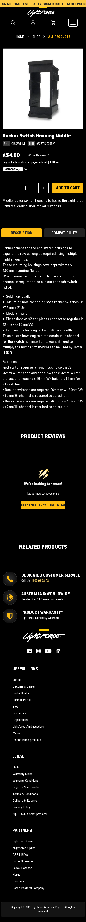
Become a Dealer (24, 686)
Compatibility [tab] (64, 232)
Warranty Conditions (25, 780)
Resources (19, 713)
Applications (20, 720)
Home (20, 36)
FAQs (16, 767)
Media (16, 733)
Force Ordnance (23, 861)
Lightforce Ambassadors (28, 726)
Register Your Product (26, 787)
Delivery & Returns (25, 800)
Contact (17, 680)
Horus (16, 874)
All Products (59, 36)
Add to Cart (68, 187)
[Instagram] (38, 651)
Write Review (37, 155)
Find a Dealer (21, 693)
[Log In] (33, 23)
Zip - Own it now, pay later (30, 814)
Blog (15, 706)
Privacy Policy (21, 807)
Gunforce (18, 881)
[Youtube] (48, 651)
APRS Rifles (20, 854)
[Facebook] (29, 651)
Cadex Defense (22, 868)
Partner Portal (22, 700)
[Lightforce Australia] (44, 638)
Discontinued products (27, 740)
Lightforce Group (23, 841)
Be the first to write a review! (43, 504)
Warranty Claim (22, 774)
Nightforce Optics (24, 848)
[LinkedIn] (58, 651)
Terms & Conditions (25, 794)
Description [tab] (22, 232)
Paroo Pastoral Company (28, 888)
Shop (36, 36)
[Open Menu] (73, 23)
